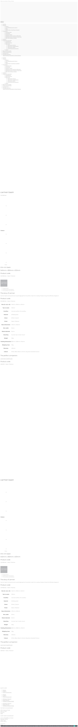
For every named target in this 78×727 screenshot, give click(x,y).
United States (17, 55)
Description (6, 288)
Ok (74, 726)
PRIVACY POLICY (7, 699)
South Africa (6, 55)
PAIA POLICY (6, 700)
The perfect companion (8, 290)
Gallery (4, 691)
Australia (11, 55)
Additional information (8, 289)
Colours (2, 230)
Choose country (7, 54)
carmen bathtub (6, 358)
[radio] (11, 201)
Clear (6, 264)
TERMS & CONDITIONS (8, 701)
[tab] (40, 288)
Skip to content (4, 1)
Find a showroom (7, 692)
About (4, 690)
